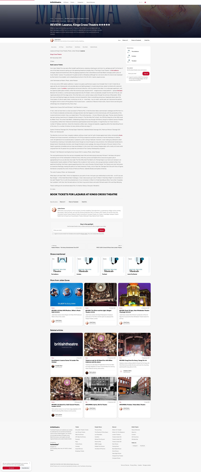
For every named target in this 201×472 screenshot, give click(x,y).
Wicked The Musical (100, 439)
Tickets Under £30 (116, 439)
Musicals (79, 258)
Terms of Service (125, 465)
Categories (80, 2)
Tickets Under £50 (116, 441)
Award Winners (79, 448)
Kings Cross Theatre (56, 54)
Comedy (77, 446)
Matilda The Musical (99, 446)
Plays (76, 441)
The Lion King (98, 430)
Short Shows (115, 451)
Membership (135, 439)
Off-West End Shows (80, 437)
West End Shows (79, 434)
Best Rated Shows (116, 448)
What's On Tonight (116, 430)
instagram (135, 445)
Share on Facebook (136, 40)
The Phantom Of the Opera (101, 432)
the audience (115, 70)
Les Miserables (98, 434)
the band (119, 90)
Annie (120, 135)
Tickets (72, 2)
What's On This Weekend (118, 432)
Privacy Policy (133, 465)
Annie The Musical (132, 274)
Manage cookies (147, 465)
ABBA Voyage (98, 444)
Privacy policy (84, 233)
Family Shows (78, 444)
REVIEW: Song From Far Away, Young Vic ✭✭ (133, 360)
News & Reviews (91, 2)
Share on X (125, 40)
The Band (104, 274)
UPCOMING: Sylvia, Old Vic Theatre (96, 404)
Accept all (11, 468)
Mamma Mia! (98, 441)
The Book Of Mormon (100, 448)
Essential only (25, 468)
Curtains (79, 274)
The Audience (54, 274)
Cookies (140, 465)
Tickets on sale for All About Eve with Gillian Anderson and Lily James (99, 361)
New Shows (115, 444)
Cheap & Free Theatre (117, 455)
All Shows (66, 2)
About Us (134, 432)
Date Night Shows (116, 453)
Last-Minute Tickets (80, 432)
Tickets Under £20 (116, 437)
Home (51, 18)
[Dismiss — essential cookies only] (30, 463)
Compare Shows (116, 458)
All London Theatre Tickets (81, 430)
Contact (134, 434)
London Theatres (116, 434)
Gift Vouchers (135, 437)
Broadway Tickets (79, 451)
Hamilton (97, 437)
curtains (64, 88)
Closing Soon (115, 446)
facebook (142, 445)
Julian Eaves (61, 208)
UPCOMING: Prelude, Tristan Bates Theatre (132, 404)
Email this (147, 40)
